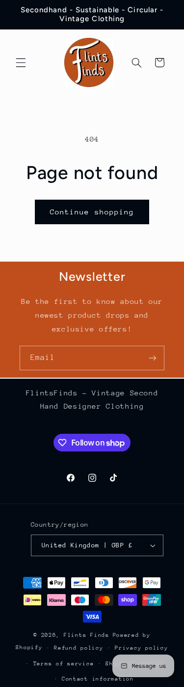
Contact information (98, 679)
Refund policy (79, 648)
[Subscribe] (152, 358)
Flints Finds (86, 635)
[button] (20, 62)
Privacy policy (141, 648)
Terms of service (63, 663)
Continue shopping (92, 212)
